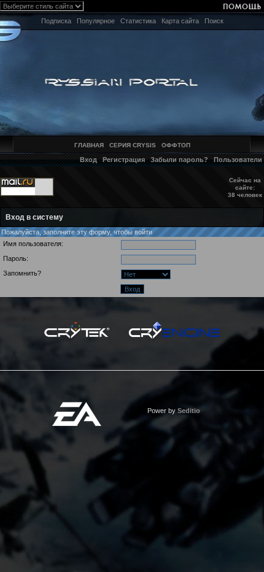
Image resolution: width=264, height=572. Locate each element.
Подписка (56, 21)
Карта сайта (180, 21)
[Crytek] (77, 324)
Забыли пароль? (179, 159)
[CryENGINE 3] (174, 324)
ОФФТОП (175, 145)
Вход (88, 159)
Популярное (96, 21)
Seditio (188, 410)
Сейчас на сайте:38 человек (245, 187)
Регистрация (124, 159)
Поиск (213, 21)
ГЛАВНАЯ (89, 145)
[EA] (76, 405)
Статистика (138, 21)
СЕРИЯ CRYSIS (132, 145)
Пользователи (238, 159)
